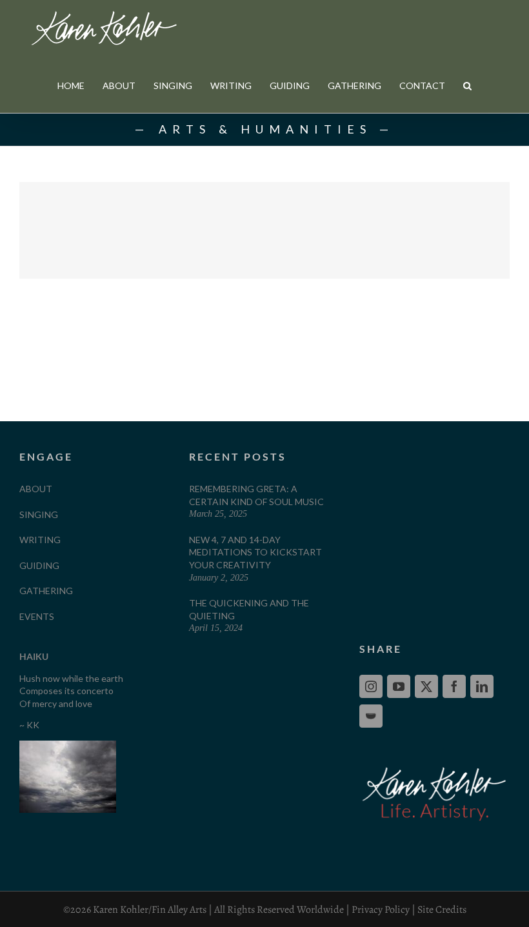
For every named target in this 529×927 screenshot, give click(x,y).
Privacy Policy (381, 909)
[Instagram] (371, 686)
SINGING (38, 514)
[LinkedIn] (482, 686)
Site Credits (441, 909)
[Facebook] (454, 686)
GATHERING (46, 590)
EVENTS (36, 616)
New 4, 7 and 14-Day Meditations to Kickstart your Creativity (255, 552)
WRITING (40, 539)
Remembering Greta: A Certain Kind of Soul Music (256, 495)
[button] (467, 85)
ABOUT (35, 488)
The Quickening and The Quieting (249, 609)
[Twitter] (426, 686)
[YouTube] (398, 686)
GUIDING (39, 565)
